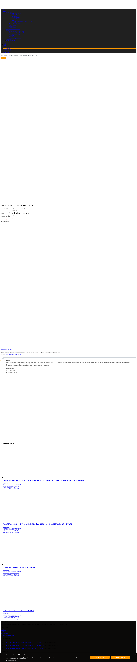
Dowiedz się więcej (22, 658)
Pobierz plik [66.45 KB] (6, 349)
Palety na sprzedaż (13, 55)
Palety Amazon (4, 55)
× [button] (135, 654)
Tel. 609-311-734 (5, 633)
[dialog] (68, 657)
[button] (46, 660)
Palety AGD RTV (10, 354)
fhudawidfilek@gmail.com (7, 635)
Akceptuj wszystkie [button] (99, 657)
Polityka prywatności (6, 631)
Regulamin (3, 630)
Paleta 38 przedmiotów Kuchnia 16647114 (29, 55)
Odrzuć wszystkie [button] (120, 657)
